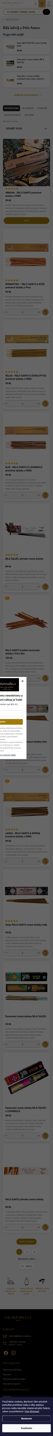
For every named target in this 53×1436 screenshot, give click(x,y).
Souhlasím (26, 1428)
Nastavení (26, 1418)
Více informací (31, 1411)
